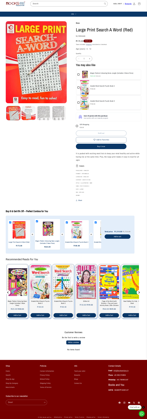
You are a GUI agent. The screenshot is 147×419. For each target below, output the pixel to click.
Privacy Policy (45, 375)
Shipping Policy (45, 383)
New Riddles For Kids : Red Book (132, 302)
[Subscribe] (44, 402)
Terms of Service (46, 387)
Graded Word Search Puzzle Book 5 (63, 302)
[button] (32, 9)
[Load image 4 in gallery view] (59, 113)
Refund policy (58, 417)
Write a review (73, 342)
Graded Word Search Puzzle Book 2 (40, 302)
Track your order (79, 371)
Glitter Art (86, 301)
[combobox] (69, 3)
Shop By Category (12, 383)
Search (8, 375)
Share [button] (80, 200)
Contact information (103, 417)
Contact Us (78, 383)
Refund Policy (44, 379)
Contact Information (47, 371)
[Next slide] (139, 292)
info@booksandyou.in (121, 370)
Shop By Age (10, 379)
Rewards (128, 4)
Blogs (76, 379)
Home (8, 371)
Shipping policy (90, 417)
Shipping (89, 44)
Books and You (47, 417)
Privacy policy (68, 417)
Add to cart (117, 237)
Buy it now (101, 146)
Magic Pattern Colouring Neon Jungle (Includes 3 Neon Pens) (17, 303)
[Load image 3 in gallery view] (44, 113)
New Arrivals (10, 387)
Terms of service (79, 417)
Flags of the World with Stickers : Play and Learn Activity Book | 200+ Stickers (109, 303)
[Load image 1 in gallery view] (13, 113)
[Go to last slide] (8, 292)
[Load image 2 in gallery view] (28, 113)
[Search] (105, 3)
